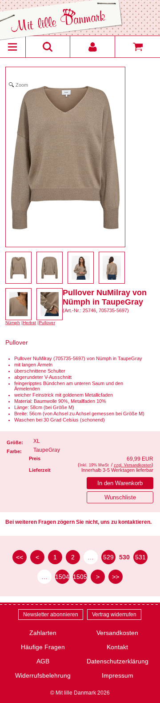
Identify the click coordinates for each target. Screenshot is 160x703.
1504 (62, 576)
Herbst (29, 322)
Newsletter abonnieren (50, 614)
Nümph (12, 322)
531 (140, 557)
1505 (80, 576)
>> (115, 576)
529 (108, 557)
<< (19, 557)
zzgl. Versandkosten (133, 465)
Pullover (47, 322)
